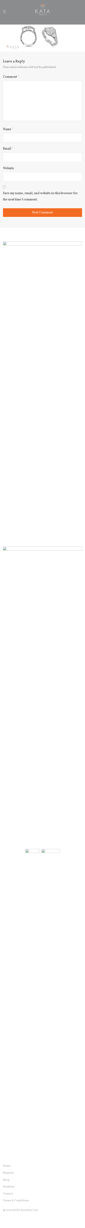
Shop (6, 1180)
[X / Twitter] (17, 1219)
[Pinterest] (23, 1219)
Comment (11, 77)
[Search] (75, 11)
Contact (8, 1194)
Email (8, 149)
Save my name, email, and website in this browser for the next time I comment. (40, 196)
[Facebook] (4, 1219)
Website (8, 168)
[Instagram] (10, 1219)
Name (8, 129)
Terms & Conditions (16, 1200)
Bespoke (8, 1173)
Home (7, 1166)
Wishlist (8, 1187)
